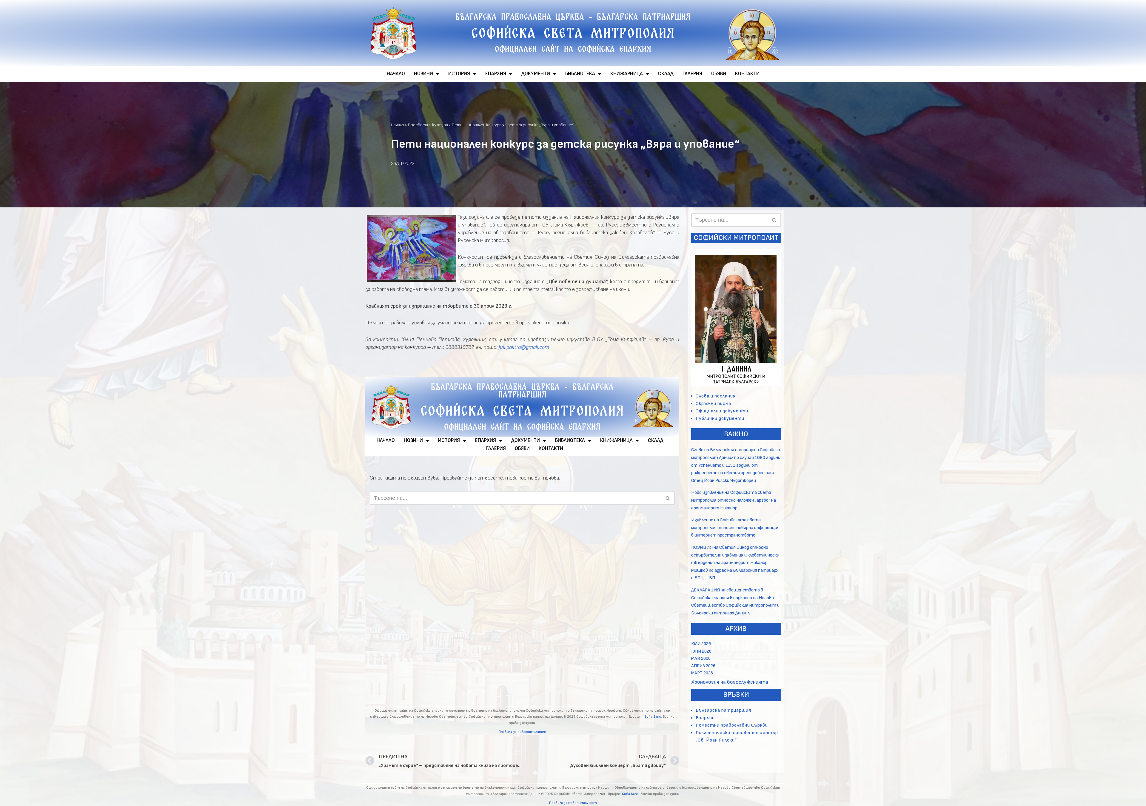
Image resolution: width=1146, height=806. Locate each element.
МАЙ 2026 (701, 658)
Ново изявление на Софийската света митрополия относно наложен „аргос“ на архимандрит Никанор (733, 500)
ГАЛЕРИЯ (692, 74)
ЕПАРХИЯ (495, 74)
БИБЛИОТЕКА (580, 74)
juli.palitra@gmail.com (524, 347)
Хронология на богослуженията (729, 682)
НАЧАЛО (396, 74)
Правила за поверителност (573, 803)
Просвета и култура (428, 124)
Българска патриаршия (723, 710)
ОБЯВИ (718, 74)
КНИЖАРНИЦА (626, 74)
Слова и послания (716, 396)
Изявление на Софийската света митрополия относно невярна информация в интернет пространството (735, 527)
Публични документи (720, 418)
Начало (397, 124)
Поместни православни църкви (732, 725)
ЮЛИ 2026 (701, 644)
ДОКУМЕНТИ (535, 74)
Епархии (705, 718)
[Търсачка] (774, 220)
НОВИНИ (423, 74)
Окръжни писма (713, 403)
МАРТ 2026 (702, 673)
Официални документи (722, 411)
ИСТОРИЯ (459, 74)
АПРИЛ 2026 (703, 666)
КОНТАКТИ (747, 74)
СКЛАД (666, 74)
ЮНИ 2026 (701, 651)
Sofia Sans (630, 794)
